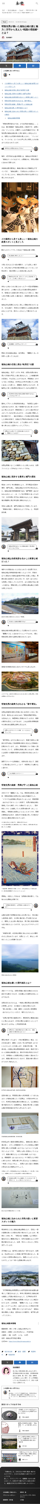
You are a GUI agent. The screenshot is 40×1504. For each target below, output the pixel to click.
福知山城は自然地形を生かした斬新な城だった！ (21, 97)
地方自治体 (8, 1351)
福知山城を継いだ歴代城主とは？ (16, 108)
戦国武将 (12, 1355)
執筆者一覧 (23, 1492)
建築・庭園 (22, 1351)
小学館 (22, 1500)
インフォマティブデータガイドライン (28, 1496)
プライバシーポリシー (9, 1495)
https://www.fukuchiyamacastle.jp (20, 1341)
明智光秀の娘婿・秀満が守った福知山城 (18, 104)
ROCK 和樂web (12, 10)
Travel (21, 10)
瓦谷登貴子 (16, 1367)
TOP (3, 10)
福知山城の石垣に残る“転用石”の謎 (17, 90)
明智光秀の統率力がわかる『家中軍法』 (18, 101)
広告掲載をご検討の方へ (10, 1492)
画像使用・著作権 (8, 1500)
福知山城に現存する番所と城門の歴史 (18, 94)
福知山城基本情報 (14, 118)
